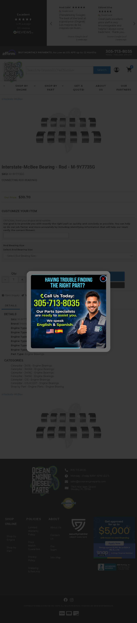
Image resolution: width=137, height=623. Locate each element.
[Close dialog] (103, 279)
